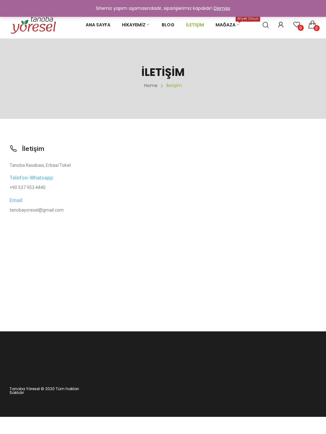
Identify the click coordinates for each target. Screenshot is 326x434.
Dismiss (222, 8)
